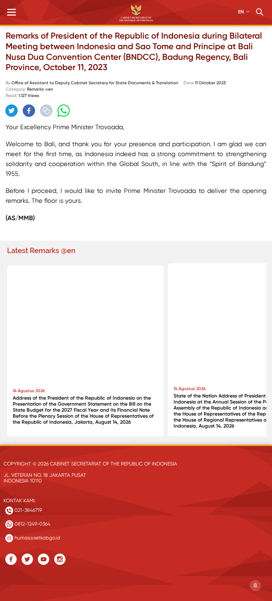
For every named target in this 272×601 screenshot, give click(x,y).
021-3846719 (27, 510)
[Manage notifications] (255, 585)
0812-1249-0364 (31, 524)
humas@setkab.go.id (36, 537)
